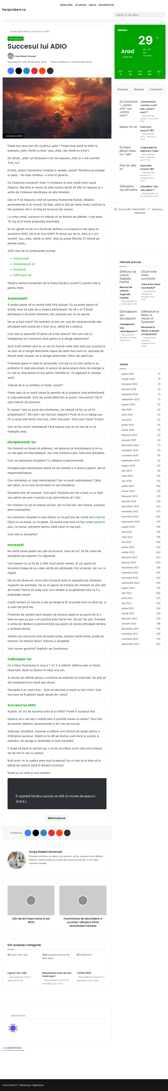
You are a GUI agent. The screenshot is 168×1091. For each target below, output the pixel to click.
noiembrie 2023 (130, 511)
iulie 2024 (127, 470)
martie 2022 (128, 613)
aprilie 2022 (128, 608)
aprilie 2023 (128, 547)
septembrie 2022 (130, 583)
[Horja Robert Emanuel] (14, 10)
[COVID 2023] (91, 961)
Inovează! (19, 269)
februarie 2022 (129, 618)
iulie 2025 (127, 409)
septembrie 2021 (130, 644)
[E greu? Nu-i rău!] (22, 961)
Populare (122, 89)
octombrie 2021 (130, 639)
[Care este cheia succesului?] (150, 275)
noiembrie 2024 (130, 450)
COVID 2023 (84, 973)
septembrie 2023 (131, 521)
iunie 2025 (127, 414)
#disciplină (97, 517)
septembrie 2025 (130, 399)
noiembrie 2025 (130, 394)
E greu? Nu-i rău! (17, 973)
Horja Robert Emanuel (25, 56)
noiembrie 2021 (130, 633)
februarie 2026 (129, 384)
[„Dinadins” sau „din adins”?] (129, 190)
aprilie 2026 (128, 374)
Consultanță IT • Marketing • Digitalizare (23, 1085)
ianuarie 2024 (129, 501)
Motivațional (24, 31)
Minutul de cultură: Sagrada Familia (126, 293)
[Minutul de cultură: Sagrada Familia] (129, 277)
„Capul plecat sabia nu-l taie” (149, 149)
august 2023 (128, 526)
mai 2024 (127, 481)
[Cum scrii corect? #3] (129, 134)
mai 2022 (126, 603)
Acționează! (21, 258)
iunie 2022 (127, 598)
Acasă (12, 31)
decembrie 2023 (130, 506)
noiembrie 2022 (130, 572)
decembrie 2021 (130, 628)
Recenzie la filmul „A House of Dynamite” (150, 331)
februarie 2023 (129, 557)
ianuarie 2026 (129, 389)
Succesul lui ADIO (22, 705)
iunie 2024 (127, 475)
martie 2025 (128, 430)
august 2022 (128, 588)
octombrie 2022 (130, 577)
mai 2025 (126, 419)
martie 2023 (128, 552)
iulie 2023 (127, 532)
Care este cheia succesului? (150, 286)
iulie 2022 (127, 593)
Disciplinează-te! (24, 264)
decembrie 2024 (130, 445)
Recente (139, 89)
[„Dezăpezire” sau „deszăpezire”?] (129, 315)
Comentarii (156, 89)
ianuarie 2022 (129, 623)
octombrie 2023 (130, 516)
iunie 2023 (127, 537)
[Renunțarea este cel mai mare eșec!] (57, 961)
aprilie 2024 (128, 486)
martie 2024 (128, 491)
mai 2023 (127, 542)
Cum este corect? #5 (147, 167)
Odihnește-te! (22, 275)
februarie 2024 (129, 496)
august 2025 (128, 404)
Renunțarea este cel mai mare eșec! (56, 974)
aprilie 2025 (128, 425)
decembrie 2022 (130, 567)
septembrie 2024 (131, 460)
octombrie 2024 (130, 455)
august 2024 (128, 465)
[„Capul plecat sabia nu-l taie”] (129, 152)
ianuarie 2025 (129, 440)
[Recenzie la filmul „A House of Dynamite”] (150, 317)
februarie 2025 (129, 435)
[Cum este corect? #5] (129, 173)
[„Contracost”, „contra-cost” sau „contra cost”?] (129, 108)
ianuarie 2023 (129, 562)
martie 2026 (128, 379)
